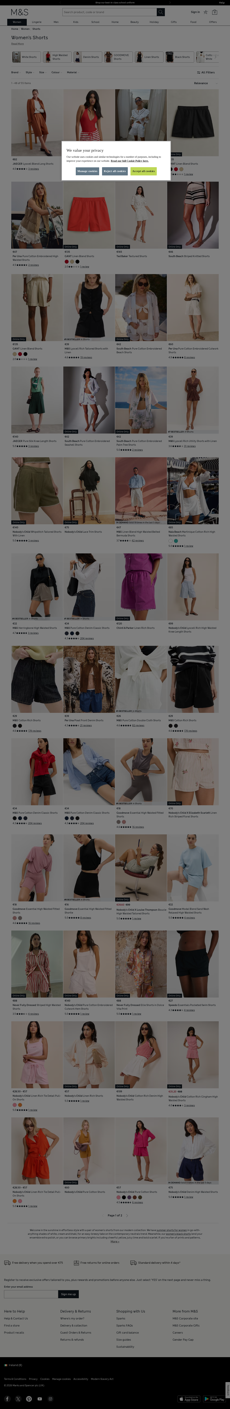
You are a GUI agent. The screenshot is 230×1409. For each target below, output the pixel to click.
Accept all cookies (143, 171)
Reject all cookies (115, 171)
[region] (116, 161)
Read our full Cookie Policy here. (130, 160)
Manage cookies (87, 171)
